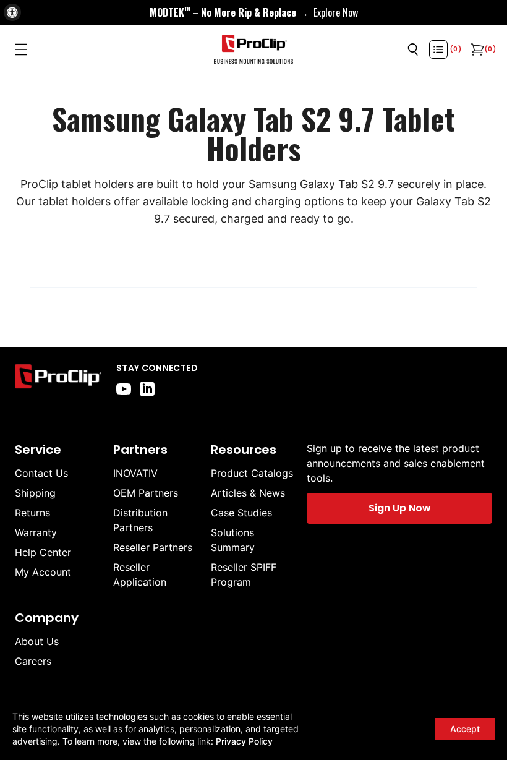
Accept (465, 729)
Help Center (43, 552)
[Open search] (413, 49)
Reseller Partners (152, 547)
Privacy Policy (244, 741)
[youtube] (123, 389)
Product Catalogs (252, 473)
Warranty (36, 532)
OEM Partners (145, 493)
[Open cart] (476, 49)
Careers (33, 661)
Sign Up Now (400, 508)
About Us (37, 641)
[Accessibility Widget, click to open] (12, 12)
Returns (32, 512)
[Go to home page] (58, 379)
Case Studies (241, 512)
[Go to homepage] (253, 49)
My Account (43, 572)
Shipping (35, 493)
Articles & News (248, 493)
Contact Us (41, 473)
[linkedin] (147, 389)
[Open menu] (21, 49)
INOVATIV (135, 473)
